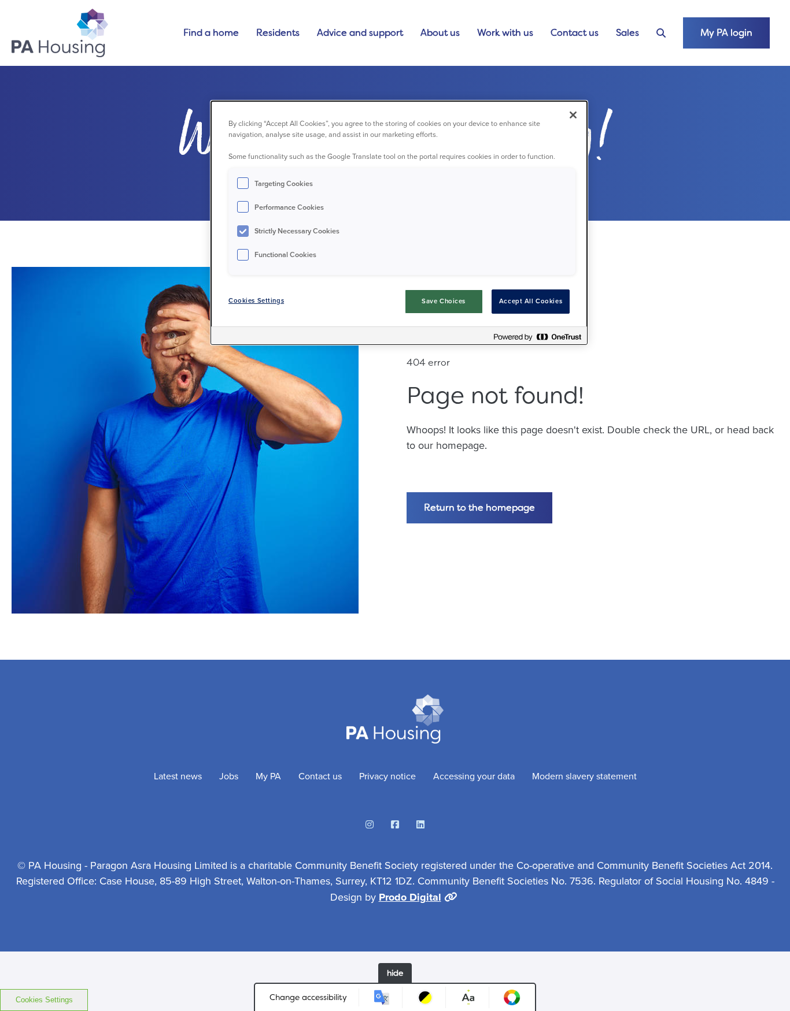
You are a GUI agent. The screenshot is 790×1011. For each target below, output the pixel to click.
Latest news (178, 776)
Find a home (211, 33)
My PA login (726, 33)
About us (440, 33)
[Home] (60, 33)
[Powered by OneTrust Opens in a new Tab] (537, 337)
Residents (278, 33)
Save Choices (444, 301)
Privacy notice (387, 776)
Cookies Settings (44, 999)
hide (395, 973)
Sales (627, 33)
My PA (268, 776)
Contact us (575, 33)
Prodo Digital (410, 897)
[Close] (573, 115)
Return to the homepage (479, 507)
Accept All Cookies (530, 301)
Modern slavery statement (584, 776)
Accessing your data (474, 776)
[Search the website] (661, 33)
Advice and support (360, 33)
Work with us (505, 33)
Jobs (228, 776)
